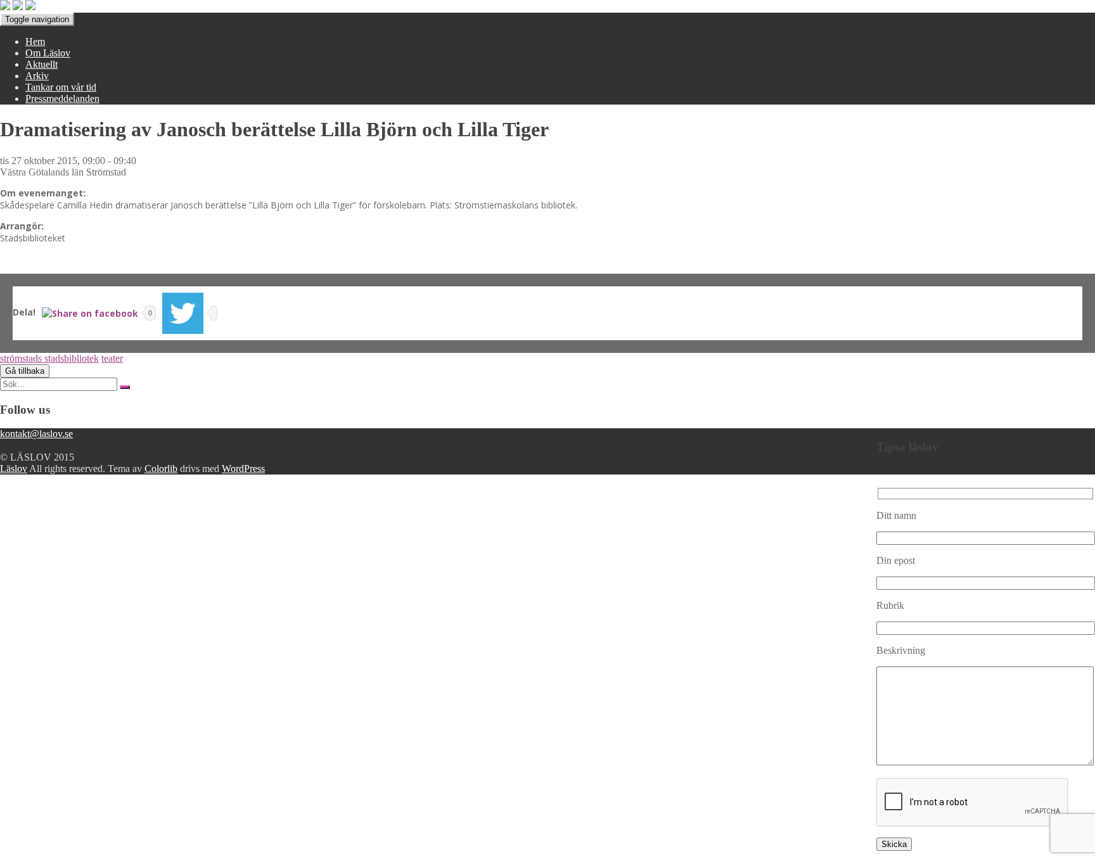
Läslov (13, 468)
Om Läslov (47, 53)
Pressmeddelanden (62, 98)
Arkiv (37, 75)
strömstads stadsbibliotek (49, 358)
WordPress (243, 468)
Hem (35, 41)
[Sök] (125, 387)
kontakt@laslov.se (36, 433)
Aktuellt (41, 64)
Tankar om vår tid (60, 87)
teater (112, 358)
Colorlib (160, 468)
